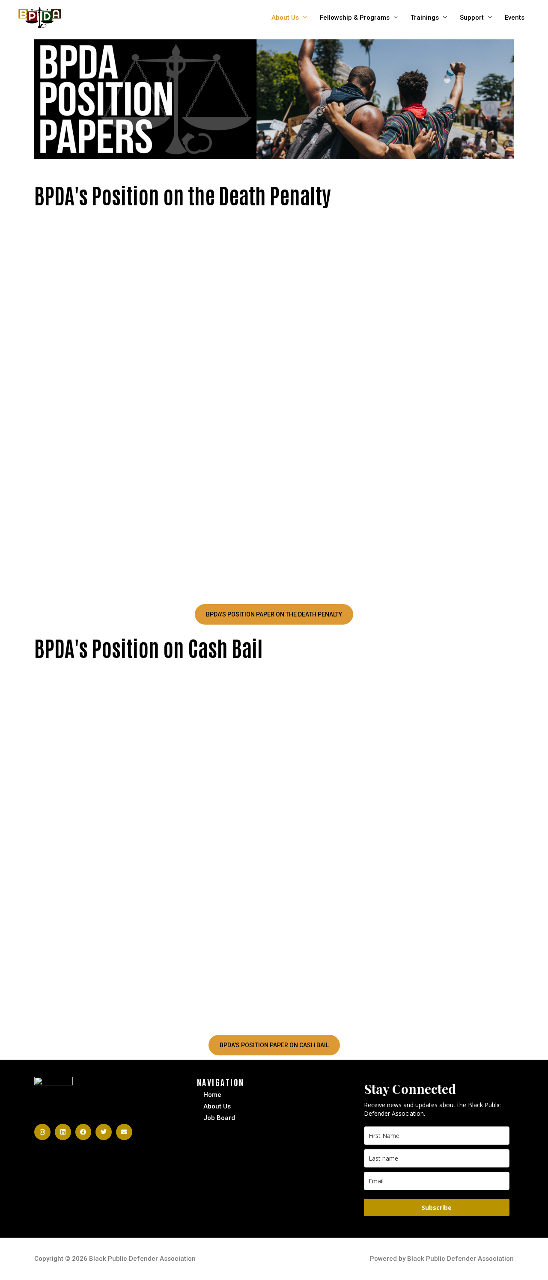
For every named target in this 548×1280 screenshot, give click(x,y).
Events (514, 17)
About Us (285, 17)
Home (212, 1095)
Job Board (219, 1118)
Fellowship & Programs (355, 17)
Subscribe (437, 1207)
